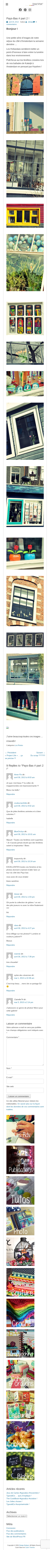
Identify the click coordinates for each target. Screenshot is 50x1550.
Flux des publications (15, 1531)
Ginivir (16, 894)
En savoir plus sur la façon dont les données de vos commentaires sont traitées (25, 1107)
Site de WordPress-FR (15, 1537)
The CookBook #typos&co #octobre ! (21, 1498)
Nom (9, 1068)
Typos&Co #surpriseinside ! (17, 1504)
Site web (10, 1086)
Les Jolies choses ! (14, 1501)
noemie (17, 954)
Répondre (10, 794)
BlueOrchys (19, 831)
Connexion (10, 1528)
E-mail (9, 1077)
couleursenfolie (20, 803)
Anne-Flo (18, 774)
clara (16, 925)
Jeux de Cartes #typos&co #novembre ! (23, 1493)
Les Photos (19, 745)
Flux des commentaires (16, 1534)
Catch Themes (30, 1547)
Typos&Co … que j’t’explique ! (19, 1496)
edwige (30, 22)
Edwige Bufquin (24, 1545)
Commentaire (12, 1037)
